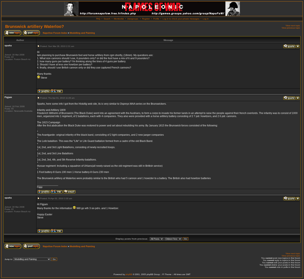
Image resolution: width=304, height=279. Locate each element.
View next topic (293, 25)
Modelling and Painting (82, 33)
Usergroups (132, 19)
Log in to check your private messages (181, 19)
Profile (156, 19)
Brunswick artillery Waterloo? (34, 26)
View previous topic (291, 28)
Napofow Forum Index (55, 33)
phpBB (129, 274)
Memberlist (119, 19)
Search (107, 19)
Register (146, 19)
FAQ (98, 19)
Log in (206, 19)
